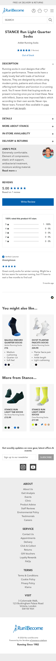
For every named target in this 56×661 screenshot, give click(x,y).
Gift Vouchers (28, 553)
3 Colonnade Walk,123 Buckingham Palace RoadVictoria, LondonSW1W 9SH (28, 604)
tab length (20, 108)
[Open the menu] (52, 11)
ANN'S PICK (9, 149)
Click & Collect (28, 546)
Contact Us (28, 534)
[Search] (50, 19)
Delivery (28, 542)
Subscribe (46, 457)
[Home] (13, 11)
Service (28, 529)
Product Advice (28, 504)
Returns (28, 549)
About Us (28, 489)
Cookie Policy (28, 579)
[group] (28, 188)
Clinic (28, 500)
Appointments (28, 538)
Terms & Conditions (28, 575)
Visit (28, 595)
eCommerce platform (38, 640)
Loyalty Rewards (28, 557)
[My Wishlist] (46, 11)
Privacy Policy (28, 583)
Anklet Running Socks (28, 43)
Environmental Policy (28, 512)
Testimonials (28, 516)
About (28, 484)
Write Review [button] (28, 201)
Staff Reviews (28, 508)
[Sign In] (34, 11)
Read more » (9, 170)
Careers (28, 520)
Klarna (28, 587)
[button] (28, 50)
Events (28, 497)
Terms (28, 570)
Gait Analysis (28, 493)
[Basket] (40, 11)
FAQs (28, 561)
